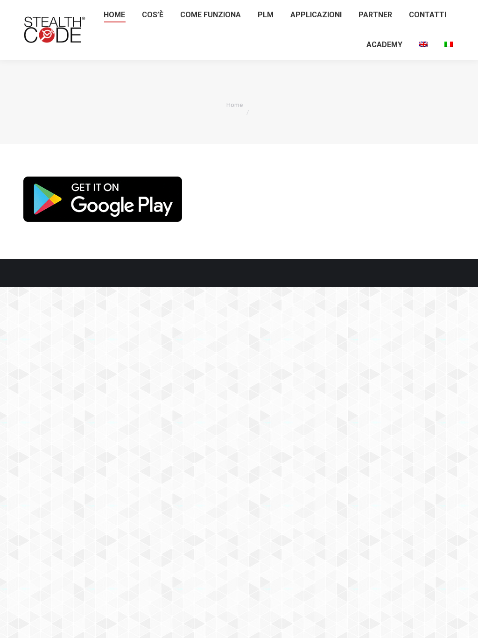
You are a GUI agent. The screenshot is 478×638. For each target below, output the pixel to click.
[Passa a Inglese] (423, 44)
